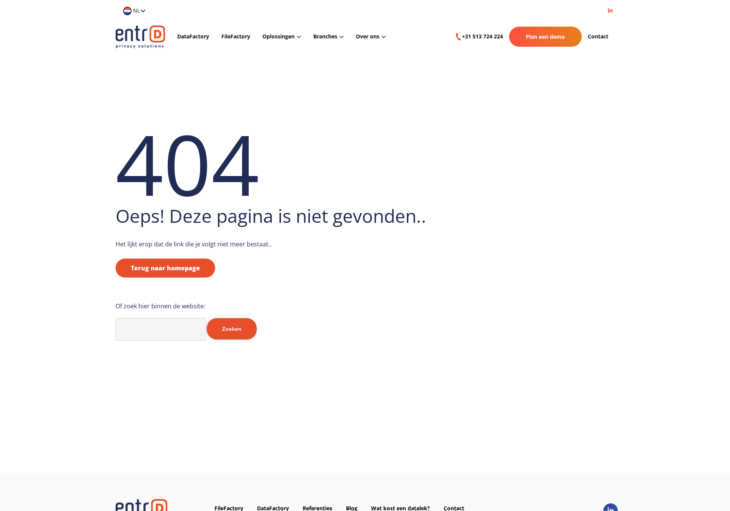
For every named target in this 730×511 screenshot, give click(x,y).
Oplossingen (278, 36)
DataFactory (193, 36)
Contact (598, 36)
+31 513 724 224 (482, 36)
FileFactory (235, 36)
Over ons (367, 36)
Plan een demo (545, 36)
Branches (325, 36)
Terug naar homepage (165, 268)
